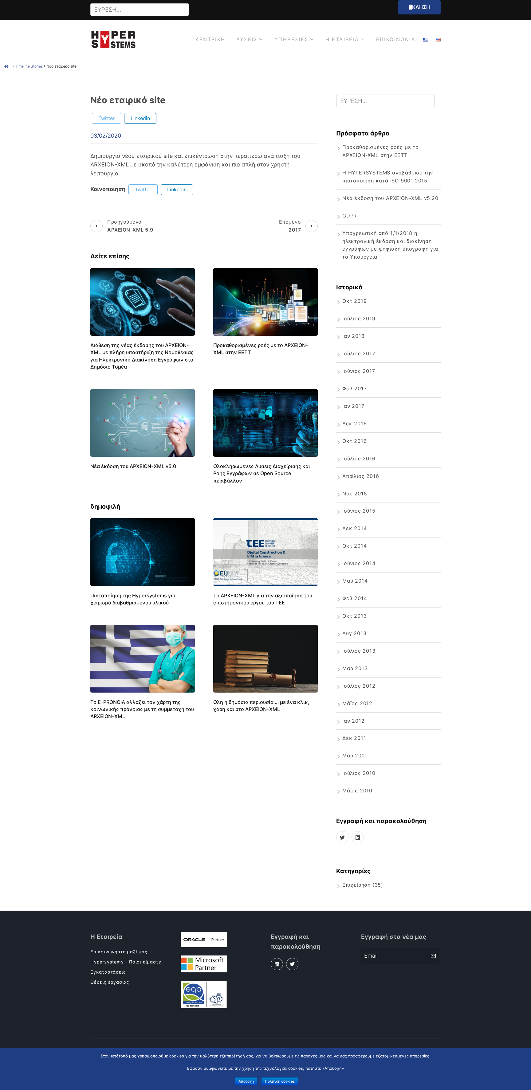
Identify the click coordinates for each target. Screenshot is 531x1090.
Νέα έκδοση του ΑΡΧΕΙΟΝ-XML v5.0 (133, 466)
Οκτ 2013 (354, 616)
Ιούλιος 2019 (359, 318)
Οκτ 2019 (354, 301)
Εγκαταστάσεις (108, 972)
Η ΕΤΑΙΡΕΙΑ (342, 39)
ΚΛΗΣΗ (421, 7)
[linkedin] (358, 837)
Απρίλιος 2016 (360, 476)
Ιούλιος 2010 (359, 773)
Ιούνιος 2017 (358, 371)
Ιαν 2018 (353, 336)
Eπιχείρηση (356, 885)
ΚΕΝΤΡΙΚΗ (210, 39)
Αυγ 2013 (354, 633)
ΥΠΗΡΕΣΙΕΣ (291, 39)
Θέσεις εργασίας (109, 982)
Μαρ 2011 (354, 755)
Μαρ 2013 (355, 668)
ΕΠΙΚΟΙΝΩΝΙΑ (395, 39)
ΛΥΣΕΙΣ (247, 39)
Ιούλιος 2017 (358, 353)
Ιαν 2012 (353, 721)
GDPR (349, 216)
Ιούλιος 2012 (359, 686)
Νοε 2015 (354, 493)
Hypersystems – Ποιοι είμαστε (125, 961)
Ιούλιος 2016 (359, 458)
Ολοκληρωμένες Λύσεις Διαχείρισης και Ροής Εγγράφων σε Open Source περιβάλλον (261, 473)
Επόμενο (290, 226)
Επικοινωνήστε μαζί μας (119, 951)
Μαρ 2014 (355, 581)
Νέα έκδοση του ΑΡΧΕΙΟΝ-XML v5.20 (390, 198)
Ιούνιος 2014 (359, 563)
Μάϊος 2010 (357, 790)
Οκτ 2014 (354, 546)
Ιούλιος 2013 (359, 651)
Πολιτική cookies (280, 1081)
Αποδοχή (246, 1081)
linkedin (140, 118)
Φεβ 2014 (354, 598)
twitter (106, 118)
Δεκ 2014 (354, 528)
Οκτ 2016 (354, 441)
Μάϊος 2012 (357, 703)
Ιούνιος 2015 (359, 511)
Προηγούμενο (130, 226)
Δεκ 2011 (354, 738)
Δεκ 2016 (354, 423)
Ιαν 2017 (353, 406)
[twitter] (342, 837)
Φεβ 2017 (354, 388)
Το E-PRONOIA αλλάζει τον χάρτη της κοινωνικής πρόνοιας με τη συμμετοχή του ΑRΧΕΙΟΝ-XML (142, 709)
